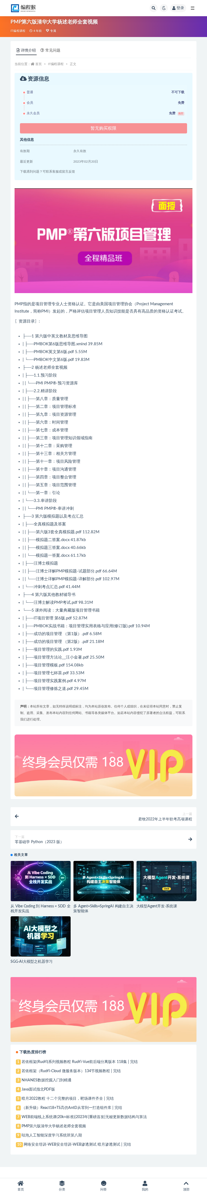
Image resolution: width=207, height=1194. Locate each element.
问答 (103, 1189)
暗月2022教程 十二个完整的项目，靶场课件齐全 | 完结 (68, 1099)
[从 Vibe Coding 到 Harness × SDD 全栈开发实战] (41, 881)
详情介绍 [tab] (28, 50)
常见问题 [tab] (52, 50)
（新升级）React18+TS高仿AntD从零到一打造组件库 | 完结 (72, 1108)
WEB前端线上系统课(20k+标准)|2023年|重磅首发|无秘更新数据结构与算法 (84, 1117)
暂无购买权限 (103, 128)
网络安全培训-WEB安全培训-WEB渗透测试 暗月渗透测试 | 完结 (77, 1144)
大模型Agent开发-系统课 (156, 906)
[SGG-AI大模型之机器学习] (41, 936)
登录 (180, 8)
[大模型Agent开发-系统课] (166, 881)
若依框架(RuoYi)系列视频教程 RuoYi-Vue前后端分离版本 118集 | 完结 (80, 1062)
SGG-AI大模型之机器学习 (32, 962)
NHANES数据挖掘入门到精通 (46, 1080)
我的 (145, 1189)
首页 (38, 64)
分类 (62, 1189)
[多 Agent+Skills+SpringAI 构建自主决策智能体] (103, 881)
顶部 (186, 1189)
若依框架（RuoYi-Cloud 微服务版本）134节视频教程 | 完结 (71, 1071)
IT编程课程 (18, 30)
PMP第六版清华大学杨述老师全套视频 (54, 1126)
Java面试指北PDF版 (38, 1089)
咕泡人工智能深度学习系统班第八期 (52, 1135)
